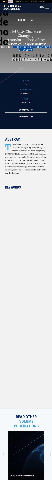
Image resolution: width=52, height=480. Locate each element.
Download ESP (26, 110)
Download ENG (26, 116)
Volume (26, 81)
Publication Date (26, 90)
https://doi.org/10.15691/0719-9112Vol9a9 (32, 48)
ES (6, 2)
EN (12, 2)
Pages (26, 99)
